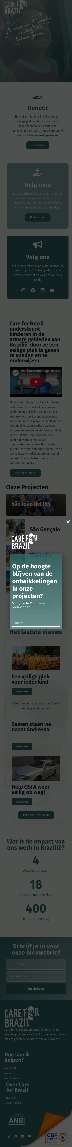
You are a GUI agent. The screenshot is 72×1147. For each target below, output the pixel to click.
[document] (36, 573)
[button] (68, 522)
